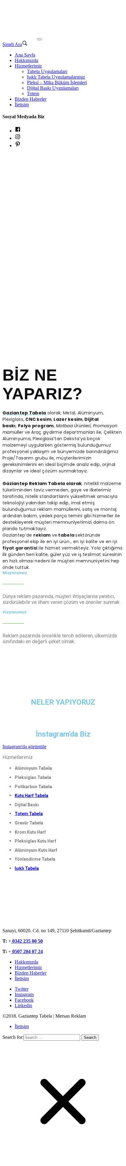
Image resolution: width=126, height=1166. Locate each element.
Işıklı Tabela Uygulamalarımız (56, 77)
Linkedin (23, 1005)
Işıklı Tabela (27, 868)
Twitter (21, 989)
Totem (33, 93)
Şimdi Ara (12, 44)
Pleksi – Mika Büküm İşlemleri (57, 82)
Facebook (24, 1000)
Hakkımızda (26, 60)
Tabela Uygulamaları (47, 71)
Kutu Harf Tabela (31, 795)
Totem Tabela (29, 813)
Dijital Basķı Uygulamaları (53, 88)
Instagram (24, 994)
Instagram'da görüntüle (24, 746)
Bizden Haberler (30, 99)
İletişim (22, 104)
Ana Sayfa (25, 54)
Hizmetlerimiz (28, 65)
